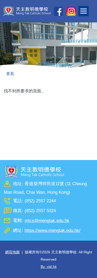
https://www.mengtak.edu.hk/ (52, 230)
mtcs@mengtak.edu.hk (47, 220)
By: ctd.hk (49, 267)
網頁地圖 (12, 252)
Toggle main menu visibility (88, 9)
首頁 (10, 73)
